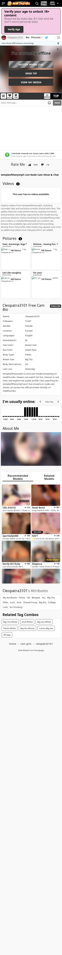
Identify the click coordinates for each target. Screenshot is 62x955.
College (52, 602)
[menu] (3, 3)
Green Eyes (31, 349)
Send (57, 102)
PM (15, 97)
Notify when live (31, 64)
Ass (43, 597)
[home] (19, 3)
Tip (56, 96)
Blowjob (36, 597)
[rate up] (30, 165)
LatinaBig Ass (46, 628)
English (29, 335)
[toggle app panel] (58, 43)
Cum (12, 602)
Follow (9, 97)
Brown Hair (31, 345)
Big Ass (42, 602)
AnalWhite (27, 621)
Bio (27, 37)
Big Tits (29, 359)
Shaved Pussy (30, 602)
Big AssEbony (27, 628)
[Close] (58, 38)
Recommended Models (18, 477)
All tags (7, 634)
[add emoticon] (49, 103)
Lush (5, 607)
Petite (28, 354)
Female (29, 325)
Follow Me (55, 306)
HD (28, 597)
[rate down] (42, 165)
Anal (19, 602)
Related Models (49, 477)
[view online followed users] (37, 3)
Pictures (36, 37)
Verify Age (14, 29)
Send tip (31, 73)
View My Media (31, 82)
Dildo (5, 602)
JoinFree (44, 3)
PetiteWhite (9, 628)
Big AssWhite (44, 621)
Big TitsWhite (10, 621)
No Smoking (16, 607)
